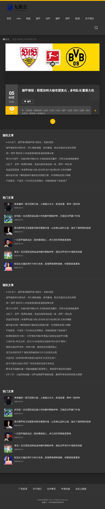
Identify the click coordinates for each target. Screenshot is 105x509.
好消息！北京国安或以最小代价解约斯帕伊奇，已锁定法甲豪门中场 (47, 215)
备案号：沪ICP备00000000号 (53, 502)
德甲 (58, 18)
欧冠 (77, 18)
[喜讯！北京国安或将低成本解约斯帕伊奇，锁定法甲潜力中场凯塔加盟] (8, 255)
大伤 (58, 110)
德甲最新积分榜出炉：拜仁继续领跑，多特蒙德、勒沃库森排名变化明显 (41, 147)
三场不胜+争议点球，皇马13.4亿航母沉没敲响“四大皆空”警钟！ (37, 341)
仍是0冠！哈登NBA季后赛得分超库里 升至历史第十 (31, 357)
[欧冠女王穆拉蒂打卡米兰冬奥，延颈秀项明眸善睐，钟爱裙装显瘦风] (8, 267)
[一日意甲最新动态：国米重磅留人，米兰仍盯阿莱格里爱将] (8, 243)
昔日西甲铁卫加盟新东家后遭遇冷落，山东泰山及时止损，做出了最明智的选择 (52, 227)
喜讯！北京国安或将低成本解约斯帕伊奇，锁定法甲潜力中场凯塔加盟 (48, 251)
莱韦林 (33, 113)
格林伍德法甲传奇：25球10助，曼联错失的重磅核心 (31, 346)
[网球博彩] (17, 8)
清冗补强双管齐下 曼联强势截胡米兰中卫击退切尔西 (31, 352)
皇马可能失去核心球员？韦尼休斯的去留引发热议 (30, 363)
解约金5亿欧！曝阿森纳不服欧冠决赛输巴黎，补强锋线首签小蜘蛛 (38, 175)
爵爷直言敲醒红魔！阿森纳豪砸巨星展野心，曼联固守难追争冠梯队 (39, 368)
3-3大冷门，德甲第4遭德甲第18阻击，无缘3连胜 (29, 142)
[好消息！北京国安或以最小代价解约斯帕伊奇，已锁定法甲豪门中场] (8, 219)
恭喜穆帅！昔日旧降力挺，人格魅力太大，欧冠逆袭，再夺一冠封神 (47, 203)
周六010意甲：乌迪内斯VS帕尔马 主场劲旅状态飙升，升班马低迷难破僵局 (42, 158)
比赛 (70, 110)
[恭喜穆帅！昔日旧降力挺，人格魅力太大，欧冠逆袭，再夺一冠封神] (8, 207)
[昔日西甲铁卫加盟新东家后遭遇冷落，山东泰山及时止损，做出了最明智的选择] (8, 231)
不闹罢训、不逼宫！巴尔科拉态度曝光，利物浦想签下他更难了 (36, 180)
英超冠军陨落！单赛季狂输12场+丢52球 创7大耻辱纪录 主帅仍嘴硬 (38, 169)
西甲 (67, 18)
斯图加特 (38, 110)
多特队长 (41, 113)
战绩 (82, 110)
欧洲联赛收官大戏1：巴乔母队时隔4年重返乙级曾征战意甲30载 (37, 335)
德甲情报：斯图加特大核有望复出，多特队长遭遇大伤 (58, 90)
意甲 (38, 18)
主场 (52, 110)
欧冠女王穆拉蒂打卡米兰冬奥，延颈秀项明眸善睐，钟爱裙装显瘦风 (47, 263)
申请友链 (65, 488)
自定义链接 (80, 488)
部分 (88, 110)
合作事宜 (51, 488)
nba (19, 18)
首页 (9, 18)
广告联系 (23, 488)
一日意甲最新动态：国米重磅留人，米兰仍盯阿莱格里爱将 (42, 239)
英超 (28, 18)
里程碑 (29, 110)
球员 (76, 110)
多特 (46, 110)
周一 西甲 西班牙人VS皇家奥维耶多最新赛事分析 (30, 153)
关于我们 (89, 18)
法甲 (48, 18)
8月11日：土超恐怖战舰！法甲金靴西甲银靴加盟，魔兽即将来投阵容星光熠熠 (44, 374)
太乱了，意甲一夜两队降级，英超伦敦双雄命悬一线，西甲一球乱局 (39, 164)
